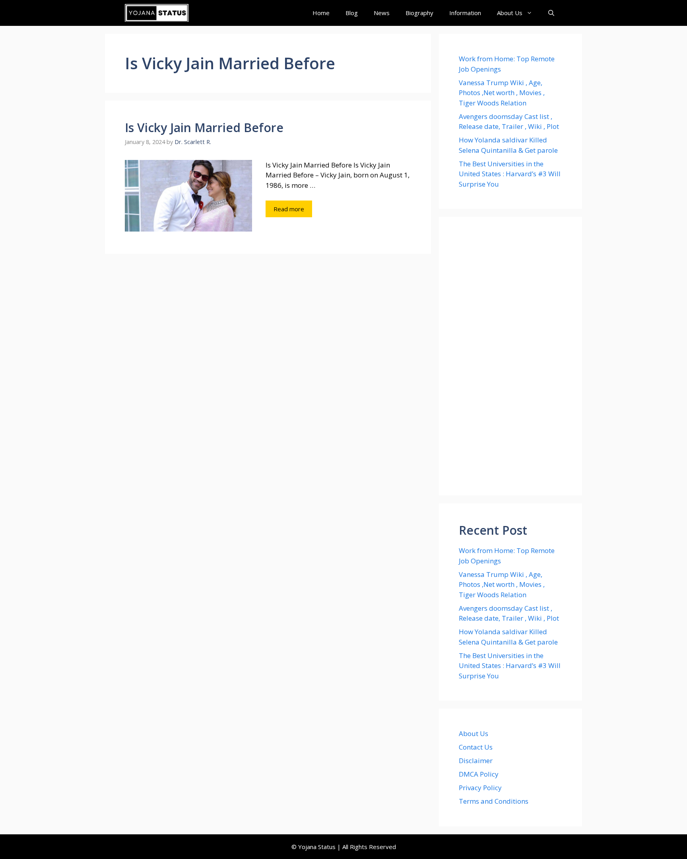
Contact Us (476, 747)
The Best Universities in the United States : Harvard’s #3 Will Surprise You (510, 174)
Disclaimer (476, 760)
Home (321, 13)
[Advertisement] (510, 356)
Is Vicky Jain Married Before (204, 127)
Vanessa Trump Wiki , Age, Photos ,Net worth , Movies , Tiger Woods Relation (502, 92)
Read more (289, 209)
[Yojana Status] (156, 13)
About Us (509, 13)
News (382, 13)
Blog (351, 13)
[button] (551, 13)
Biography (419, 13)
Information (465, 13)
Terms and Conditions (493, 801)
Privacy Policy (480, 787)
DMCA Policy (479, 774)
